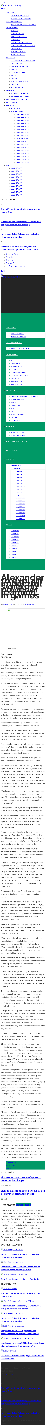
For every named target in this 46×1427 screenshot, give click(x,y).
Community (12, 28)
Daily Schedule (19, 37)
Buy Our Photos (12, 263)
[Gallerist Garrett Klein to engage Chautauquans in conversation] (9, 1351)
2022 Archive (22, 126)
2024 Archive (22, 120)
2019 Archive (22, 132)
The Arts (10, 58)
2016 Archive (22, 144)
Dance (14, 70)
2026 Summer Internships (16, 266)
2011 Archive (22, 159)
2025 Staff (16, 171)
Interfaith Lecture (21, 19)
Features (15, 40)
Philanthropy (18, 52)
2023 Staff (16, 177)
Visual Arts (17, 87)
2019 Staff (16, 189)
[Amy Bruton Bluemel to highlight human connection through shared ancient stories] (12, 1326)
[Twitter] (3, 8)
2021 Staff (16, 183)
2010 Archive (22, 162)
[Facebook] (1, 8)
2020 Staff (16, 186)
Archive (10, 105)
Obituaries (16, 49)
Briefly (14, 31)
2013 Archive (22, 153)
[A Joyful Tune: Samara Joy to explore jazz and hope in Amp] (9, 1289)
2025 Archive (22, 117)
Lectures (11, 13)
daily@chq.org (8, 1374)
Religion (10, 90)
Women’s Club (18, 55)
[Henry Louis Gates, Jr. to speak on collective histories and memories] (12, 1250)
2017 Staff (16, 195)
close (3, 2)
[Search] (2, 274)
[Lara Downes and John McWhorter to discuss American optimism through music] (12, 1262)
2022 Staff (16, 180)
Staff (9, 165)
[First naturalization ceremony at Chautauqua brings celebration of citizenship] (17, 1301)
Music (14, 75)
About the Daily (12, 254)
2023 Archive (22, 123)
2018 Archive (22, 135)
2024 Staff (16, 174)
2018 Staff (16, 192)
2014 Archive (22, 150)
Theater (15, 84)
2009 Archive (22, 138)
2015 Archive (22, 147)
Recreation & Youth (16, 99)
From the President (21, 43)
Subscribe (10, 257)
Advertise (9, 260)
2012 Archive (22, 156)
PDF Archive (17, 111)
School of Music (20, 81)
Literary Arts (18, 73)
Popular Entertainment (23, 25)
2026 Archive (22, 114)
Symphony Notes (19, 67)
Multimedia (11, 102)
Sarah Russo (8, 604)
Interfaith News (19, 93)
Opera (14, 78)
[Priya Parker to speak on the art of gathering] (14, 1274)
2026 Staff (16, 168)
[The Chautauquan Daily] (11, 5)
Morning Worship (20, 96)
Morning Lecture (20, 16)
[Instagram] (4, 8)
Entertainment (14, 22)
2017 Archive (22, 141)
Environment (17, 34)
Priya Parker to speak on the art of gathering (20, 1279)
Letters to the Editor (23, 46)
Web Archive (17, 108)
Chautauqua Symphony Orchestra (24, 396)
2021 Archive (22, 129)
